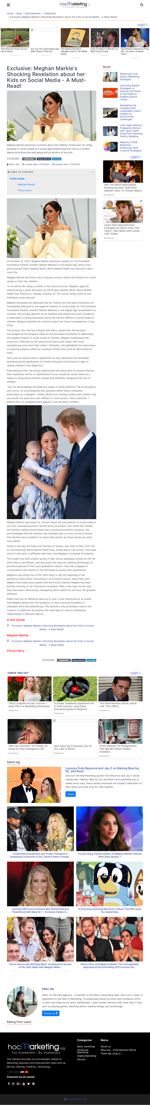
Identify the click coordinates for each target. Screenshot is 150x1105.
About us (106, 1046)
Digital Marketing (86, 1055)
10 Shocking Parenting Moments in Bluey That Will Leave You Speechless (109, 910)
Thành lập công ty (111, 1053)
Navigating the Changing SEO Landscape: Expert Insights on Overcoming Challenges (130, 112)
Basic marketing (86, 1046)
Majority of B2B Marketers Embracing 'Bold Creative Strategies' (131, 146)
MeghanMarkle (44, 159)
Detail (70, 794)
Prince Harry (25, 190)
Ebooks (81, 1059)
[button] (93, 172)
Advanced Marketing (82, 1051)
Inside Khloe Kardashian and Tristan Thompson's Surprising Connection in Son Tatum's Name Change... (40, 855)
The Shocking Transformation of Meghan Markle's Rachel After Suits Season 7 (110, 855)
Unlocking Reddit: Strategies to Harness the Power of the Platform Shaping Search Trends (130, 92)
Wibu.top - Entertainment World (118, 1049)
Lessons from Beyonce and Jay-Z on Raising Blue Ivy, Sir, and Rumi (102, 769)
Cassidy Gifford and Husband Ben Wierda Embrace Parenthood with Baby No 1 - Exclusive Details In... (40, 910)
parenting (56, 159)
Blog (19, 13)
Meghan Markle (26, 184)
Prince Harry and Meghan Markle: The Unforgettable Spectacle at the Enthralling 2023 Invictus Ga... (110, 966)
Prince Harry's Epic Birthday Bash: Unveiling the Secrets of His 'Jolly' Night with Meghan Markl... (40, 966)
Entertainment (33, 13)
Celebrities (50, 13)
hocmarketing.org (76, 1099)
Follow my (50, 1013)
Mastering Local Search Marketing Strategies (129, 76)
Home (10, 13)
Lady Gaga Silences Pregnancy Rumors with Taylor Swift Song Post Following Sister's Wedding (131, 131)
